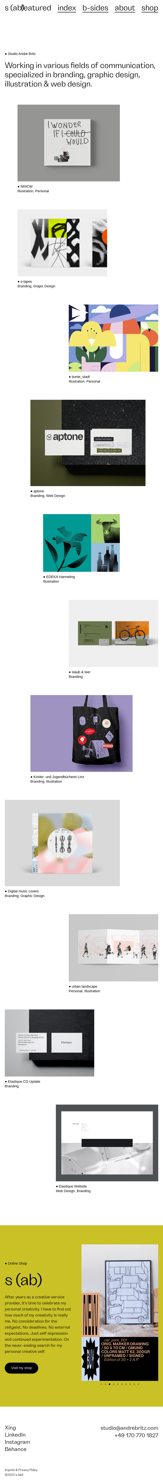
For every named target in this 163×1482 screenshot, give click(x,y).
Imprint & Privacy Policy (21, 1470)
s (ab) (14, 8)
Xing (10, 1428)
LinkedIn (15, 1435)
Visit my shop (21, 1368)
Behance (16, 1449)
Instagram (17, 1442)
